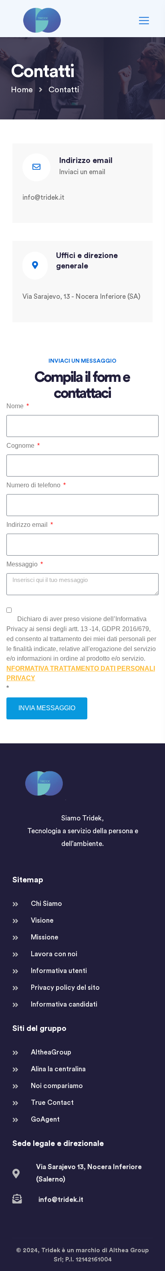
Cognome (21, 445)
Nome (15, 406)
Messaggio (22, 564)
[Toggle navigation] (143, 21)
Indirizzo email (27, 524)
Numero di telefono (34, 485)
